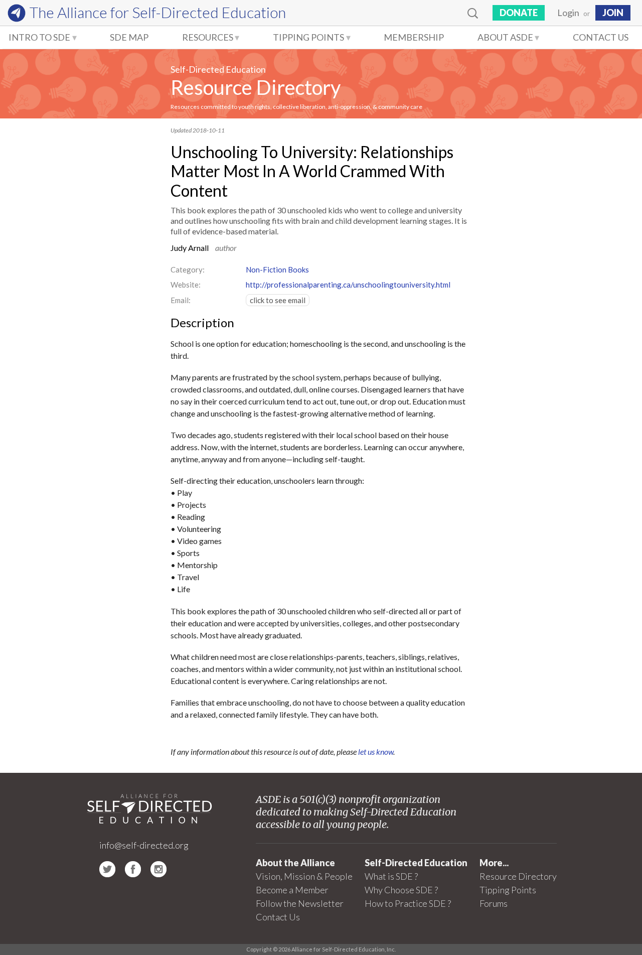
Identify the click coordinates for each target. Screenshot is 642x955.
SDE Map (129, 37)
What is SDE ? (391, 876)
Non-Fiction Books (277, 269)
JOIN (612, 12)
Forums (493, 903)
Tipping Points (308, 37)
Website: (186, 284)
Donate (519, 12)
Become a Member (292, 889)
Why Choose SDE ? (401, 889)
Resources (207, 37)
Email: (181, 300)
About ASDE (505, 37)
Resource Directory (256, 87)
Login (568, 12)
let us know (375, 751)
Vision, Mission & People (304, 876)
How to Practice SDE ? (408, 903)
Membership (414, 37)
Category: (188, 269)
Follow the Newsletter (300, 903)
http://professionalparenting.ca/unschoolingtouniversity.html (348, 284)
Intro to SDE (39, 37)
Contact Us (600, 37)
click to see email (277, 300)
